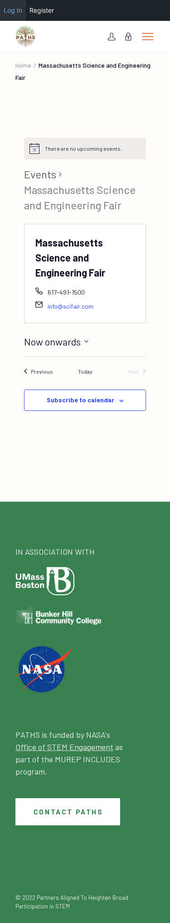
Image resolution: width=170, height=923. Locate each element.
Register (41, 10)
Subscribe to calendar (80, 400)
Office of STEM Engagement (64, 747)
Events (40, 174)
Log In (13, 10)
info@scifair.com (70, 306)
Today (85, 371)
